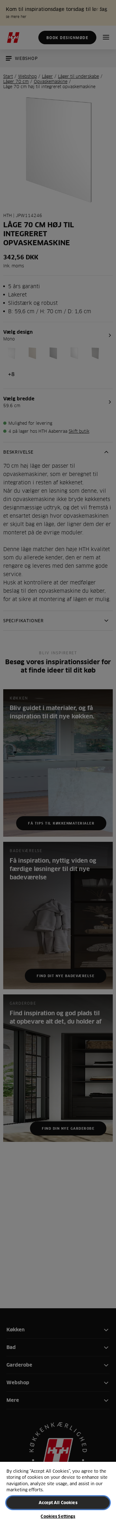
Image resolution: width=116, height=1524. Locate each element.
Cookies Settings (58, 1516)
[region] (58, 1492)
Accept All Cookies (58, 1502)
